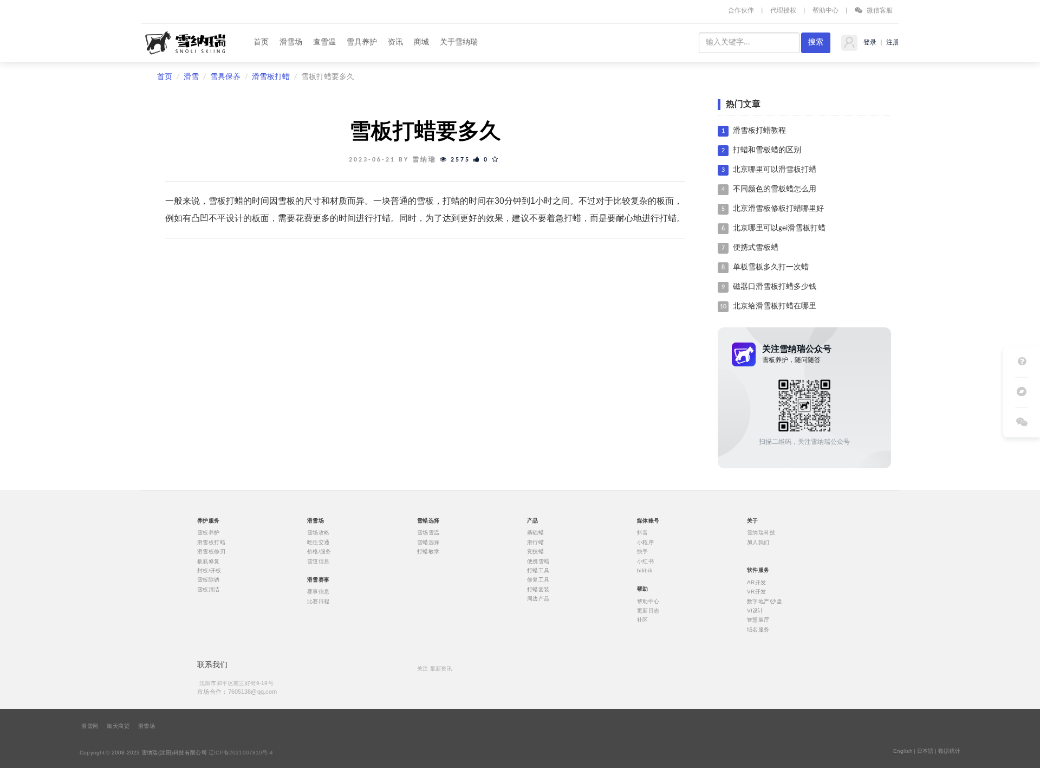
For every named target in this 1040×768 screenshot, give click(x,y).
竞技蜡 (535, 551)
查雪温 (324, 42)
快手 (642, 551)
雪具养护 (362, 42)
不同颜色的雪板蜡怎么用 (774, 189)
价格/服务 (319, 551)
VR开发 (756, 592)
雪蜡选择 (428, 542)
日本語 (925, 751)
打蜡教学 (428, 551)
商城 (421, 42)
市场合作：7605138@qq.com (237, 691)
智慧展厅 (758, 620)
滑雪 (191, 77)
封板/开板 (209, 570)
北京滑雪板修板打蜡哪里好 (778, 209)
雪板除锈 (208, 580)
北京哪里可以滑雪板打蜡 (774, 170)
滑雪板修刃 (211, 551)
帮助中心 (825, 11)
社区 (642, 620)
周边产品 (538, 599)
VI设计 (755, 610)
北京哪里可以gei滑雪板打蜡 (779, 228)
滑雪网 (89, 726)
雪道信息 (318, 561)
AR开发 (756, 582)
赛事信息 (318, 592)
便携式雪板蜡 (755, 248)
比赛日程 (318, 601)
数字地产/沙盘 (764, 601)
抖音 (642, 533)
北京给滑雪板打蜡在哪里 (774, 306)
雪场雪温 (428, 533)
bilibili (644, 570)
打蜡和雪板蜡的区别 (767, 150)
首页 (261, 42)
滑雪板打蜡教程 (759, 131)
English (903, 751)
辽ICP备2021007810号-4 (241, 753)
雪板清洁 (208, 589)
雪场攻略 (318, 533)
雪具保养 (225, 77)
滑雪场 (291, 42)
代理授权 (783, 11)
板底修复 (208, 561)
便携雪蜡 (538, 561)
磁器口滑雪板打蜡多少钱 (774, 287)
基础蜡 (535, 533)
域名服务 (758, 629)
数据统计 (949, 751)
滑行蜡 (535, 542)
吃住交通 (318, 542)
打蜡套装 (538, 589)
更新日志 (648, 610)
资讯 (395, 42)
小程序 (645, 542)
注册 (892, 43)
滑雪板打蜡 (271, 77)
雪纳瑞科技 (761, 533)
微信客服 (879, 11)
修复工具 (538, 580)
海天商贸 (118, 726)
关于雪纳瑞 (459, 42)
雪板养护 (208, 533)
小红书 (645, 561)
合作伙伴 (741, 11)
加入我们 (758, 542)
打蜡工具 (538, 570)
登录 (869, 43)
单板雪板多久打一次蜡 (771, 267)
